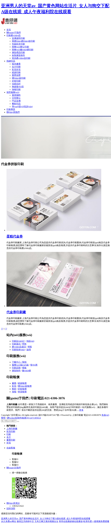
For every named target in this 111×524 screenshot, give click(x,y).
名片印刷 (16, 67)
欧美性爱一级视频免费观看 (96, 521)
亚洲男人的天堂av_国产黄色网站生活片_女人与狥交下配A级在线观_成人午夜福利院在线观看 (45, 518)
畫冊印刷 (10, 440)
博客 (30, 347)
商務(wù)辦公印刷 (20, 47)
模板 (24, 368)
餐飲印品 (16, 104)
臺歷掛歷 (16, 75)
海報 (14, 392)
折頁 (8, 443)
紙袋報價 (22, 383)
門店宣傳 (16, 101)
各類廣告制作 (18, 55)
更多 (81, 410)
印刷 (8, 434)
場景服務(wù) (12, 92)
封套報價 (22, 389)
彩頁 (14, 386)
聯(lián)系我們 (13, 112)
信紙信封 (16, 84)
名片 (8, 437)
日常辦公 (16, 98)
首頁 (8, 30)
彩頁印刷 (10, 431)
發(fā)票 (33, 365)
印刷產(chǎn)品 (13, 35)
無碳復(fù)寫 (18, 86)
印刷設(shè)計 (18, 341)
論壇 (29, 349)
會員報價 (22, 392)
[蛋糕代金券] (53, 230)
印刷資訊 (16, 344)
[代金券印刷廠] (53, 306)
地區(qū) (30, 341)
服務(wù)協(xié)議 (20, 365)
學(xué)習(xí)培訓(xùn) (22, 106)
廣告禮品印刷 (18, 52)
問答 (24, 344)
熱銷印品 (10, 61)
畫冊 (14, 383)
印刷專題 (10, 109)
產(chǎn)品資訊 (19, 347)
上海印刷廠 (11, 428)
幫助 (24, 362)
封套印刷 (16, 81)
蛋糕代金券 (14, 236)
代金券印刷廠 (16, 312)
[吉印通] (9, 23)
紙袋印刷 (16, 72)
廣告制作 (16, 370)
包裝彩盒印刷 (18, 44)
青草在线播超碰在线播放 (71, 521)
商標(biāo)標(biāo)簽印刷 (23, 41)
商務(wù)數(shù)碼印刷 (22, 49)
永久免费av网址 (8, 521)
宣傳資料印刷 (18, 38)
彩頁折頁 (16, 69)
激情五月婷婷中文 (25, 521)
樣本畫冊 (16, 64)
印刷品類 (16, 368)
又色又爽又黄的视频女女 (46, 521)
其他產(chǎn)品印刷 (21, 58)
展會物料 (16, 95)
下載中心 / (17, 362)
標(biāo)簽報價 (25, 386)
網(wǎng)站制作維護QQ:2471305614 (24, 418)
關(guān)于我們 (13, 32)
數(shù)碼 (26, 370)
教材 (14, 389)
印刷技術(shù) (18, 349)
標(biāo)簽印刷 (19, 78)
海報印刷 (16, 89)
